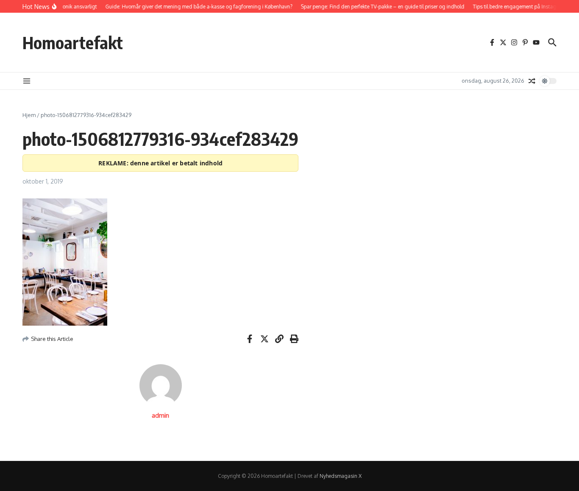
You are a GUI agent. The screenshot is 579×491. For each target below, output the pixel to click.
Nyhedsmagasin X (341, 476)
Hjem (29, 115)
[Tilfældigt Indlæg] (532, 81)
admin (160, 415)
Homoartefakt (72, 42)
